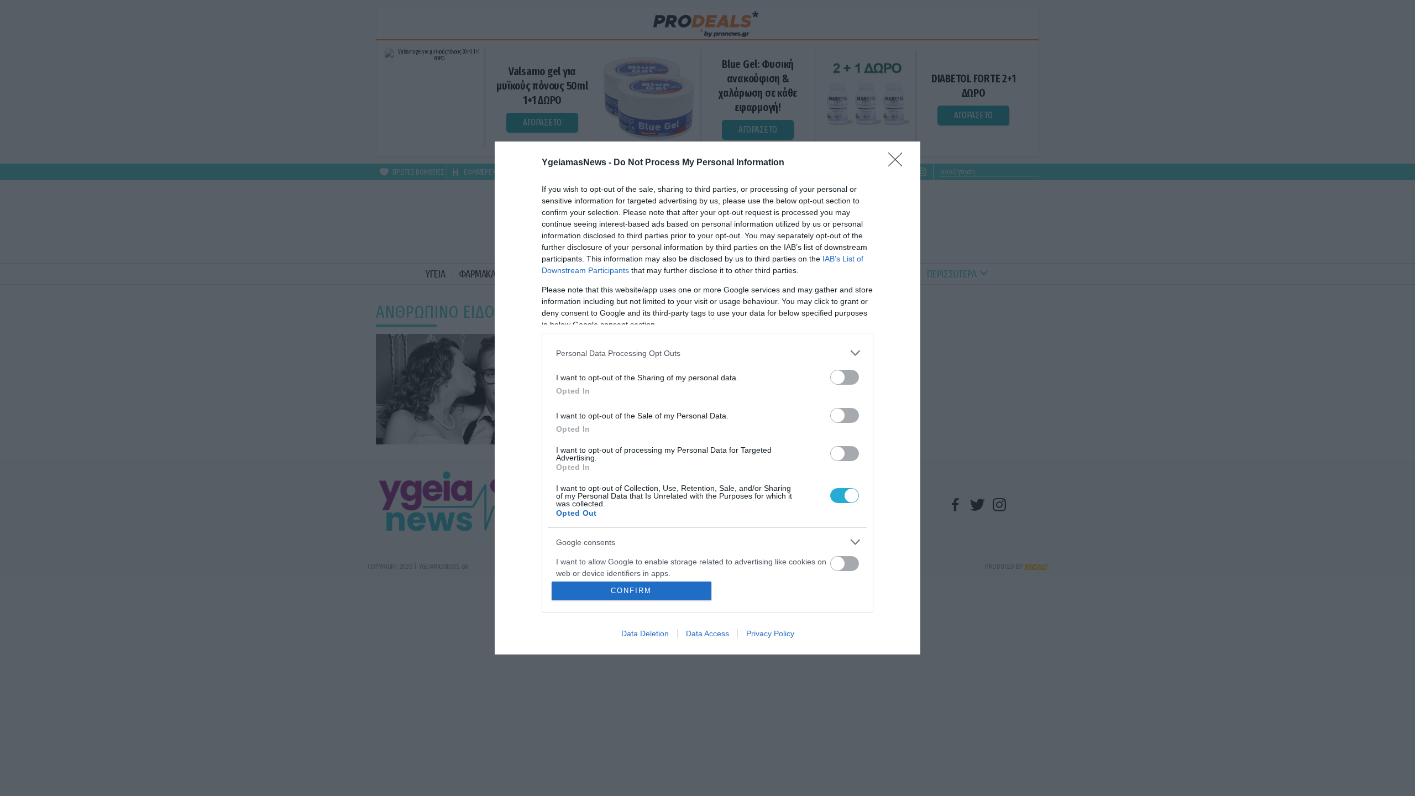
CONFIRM (631, 590)
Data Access (707, 633)
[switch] (844, 377)
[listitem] (707, 353)
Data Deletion (645, 633)
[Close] (898, 163)
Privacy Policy (770, 633)
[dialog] (707, 398)
